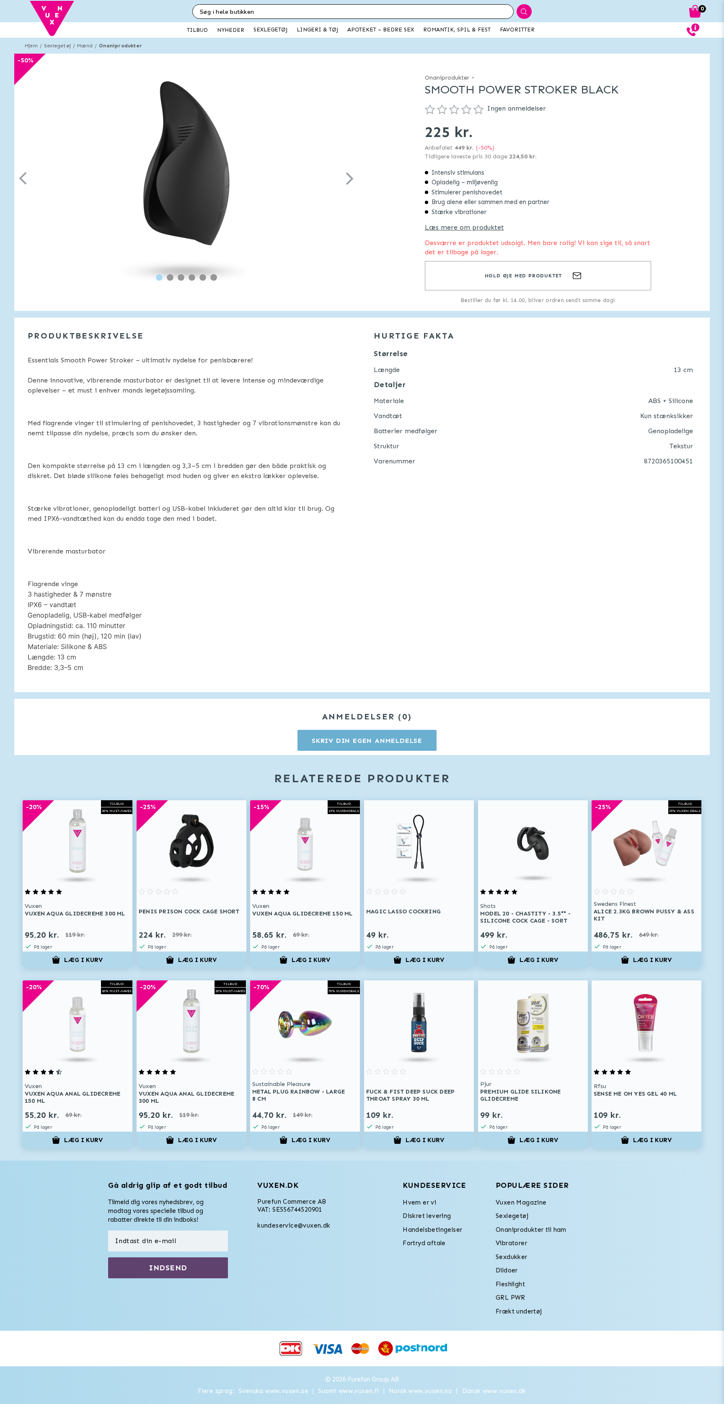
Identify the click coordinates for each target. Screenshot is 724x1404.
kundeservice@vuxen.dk (293, 1225)
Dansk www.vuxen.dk (494, 1391)
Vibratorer (511, 1243)
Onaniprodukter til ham (531, 1229)
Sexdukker (511, 1257)
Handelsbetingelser (432, 1229)
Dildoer (507, 1270)
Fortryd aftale (424, 1243)
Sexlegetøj (57, 46)
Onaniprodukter (120, 46)
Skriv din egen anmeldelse (367, 741)
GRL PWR (510, 1297)
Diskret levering (427, 1216)
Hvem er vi (419, 1202)
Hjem (31, 46)
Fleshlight (510, 1284)
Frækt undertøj (519, 1311)
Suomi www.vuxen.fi (348, 1391)
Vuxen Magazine (521, 1202)
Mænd (85, 46)
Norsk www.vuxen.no (420, 1391)
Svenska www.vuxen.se (273, 1391)
